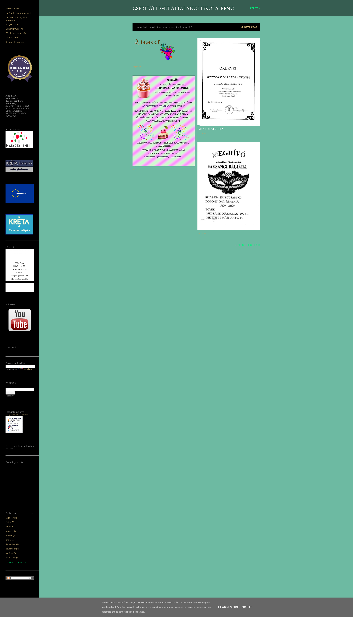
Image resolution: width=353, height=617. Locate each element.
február (10, 535)
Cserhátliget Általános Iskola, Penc (183, 8)
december (12, 544)
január (10, 540)
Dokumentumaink (14, 29)
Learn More (228, 607)
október (10, 553)
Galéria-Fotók (12, 37)
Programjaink (12, 24)
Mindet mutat (248, 27)
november (12, 549)
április (9, 526)
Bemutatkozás (13, 8)
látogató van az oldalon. (17, 414)
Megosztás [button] (137, 67)
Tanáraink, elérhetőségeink (18, 13)
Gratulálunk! (210, 129)
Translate (27, 369)
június (9, 522)
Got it (247, 607)
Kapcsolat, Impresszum (17, 42)
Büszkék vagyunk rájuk (17, 33)
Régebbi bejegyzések (247, 245)
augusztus (12, 518)
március (11, 531)
